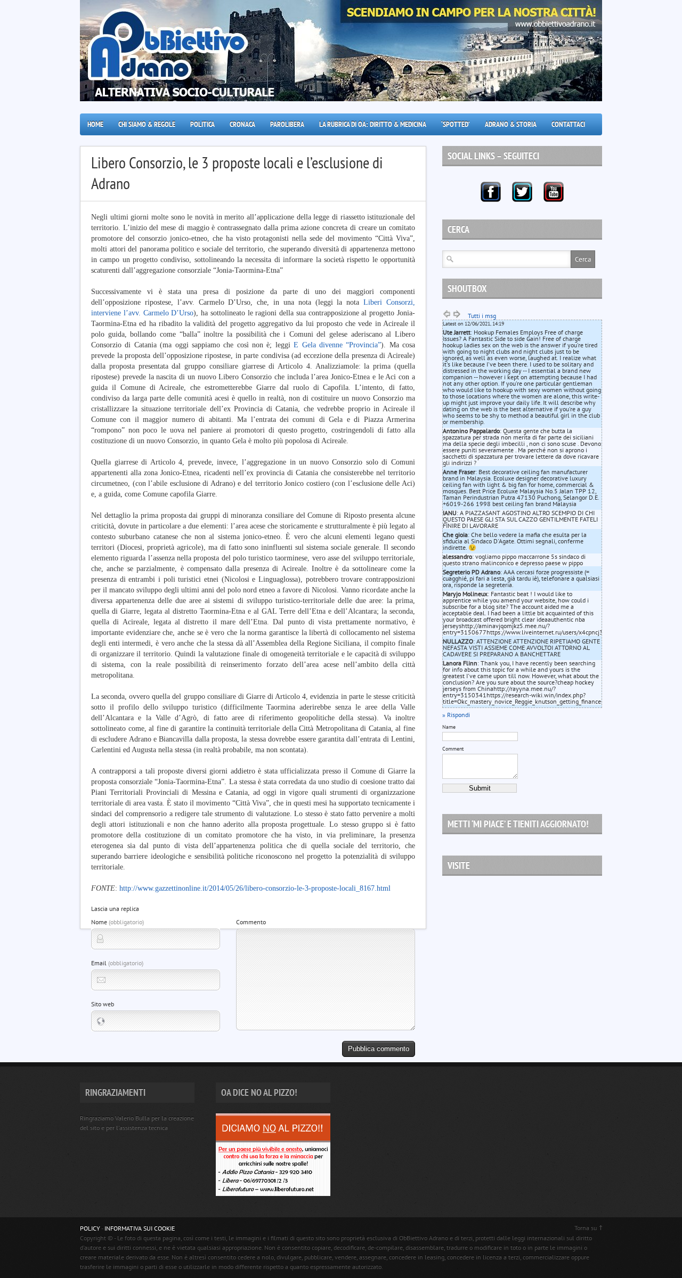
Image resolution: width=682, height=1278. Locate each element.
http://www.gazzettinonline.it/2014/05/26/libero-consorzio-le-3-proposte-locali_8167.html (255, 888)
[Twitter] (522, 192)
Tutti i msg (482, 316)
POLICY (90, 1228)
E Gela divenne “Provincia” (337, 345)
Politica (202, 124)
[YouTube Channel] (553, 192)
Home (95, 124)
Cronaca (242, 124)
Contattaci (568, 124)
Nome (117, 922)
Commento (251, 922)
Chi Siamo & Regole (146, 124)
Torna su (585, 1228)
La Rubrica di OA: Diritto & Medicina (372, 124)
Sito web (102, 1004)
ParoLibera (287, 124)
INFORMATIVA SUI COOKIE (139, 1228)
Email (117, 963)
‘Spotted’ (455, 124)
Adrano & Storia (511, 124)
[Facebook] (490, 192)
